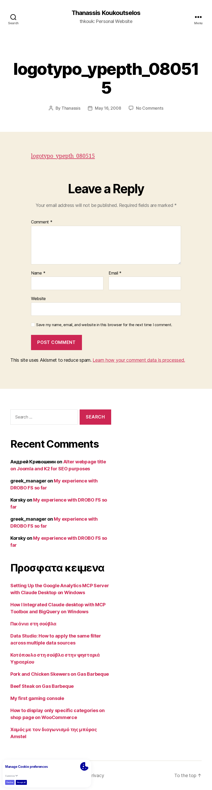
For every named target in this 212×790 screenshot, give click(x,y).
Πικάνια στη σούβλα (33, 623)
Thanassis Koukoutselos (106, 13)
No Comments (149, 108)
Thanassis (71, 108)
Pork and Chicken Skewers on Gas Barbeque (59, 674)
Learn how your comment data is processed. (139, 360)
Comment (41, 222)
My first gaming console (37, 698)
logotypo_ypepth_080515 (63, 156)
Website (38, 298)
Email (115, 273)
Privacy (96, 775)
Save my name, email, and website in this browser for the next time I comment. (104, 325)
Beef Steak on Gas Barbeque (42, 686)
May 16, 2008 (108, 108)
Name (38, 273)
